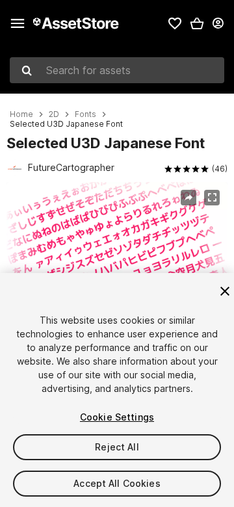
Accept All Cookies (117, 483)
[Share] (188, 197)
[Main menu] (18, 23)
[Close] (225, 291)
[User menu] (217, 23)
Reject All (116, 446)
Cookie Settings (117, 416)
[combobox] (117, 70)
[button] (197, 23)
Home (21, 114)
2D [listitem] (54, 114)
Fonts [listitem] (85, 114)
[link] (175, 23)
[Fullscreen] (212, 197)
